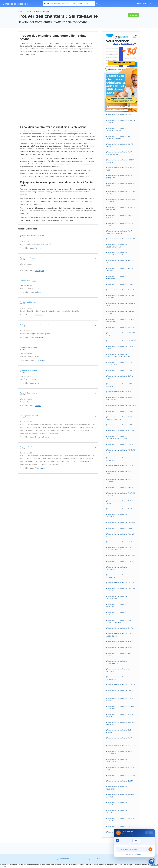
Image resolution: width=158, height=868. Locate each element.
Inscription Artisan (145, 3)
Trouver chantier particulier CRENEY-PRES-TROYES (120, 320)
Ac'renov (38, 248)
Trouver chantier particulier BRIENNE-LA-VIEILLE (120, 796)
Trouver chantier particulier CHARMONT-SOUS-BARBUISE (116, 437)
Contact (99, 859)
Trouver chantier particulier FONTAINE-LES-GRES (121, 494)
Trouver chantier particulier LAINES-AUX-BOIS (119, 699)
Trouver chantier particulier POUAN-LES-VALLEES (120, 707)
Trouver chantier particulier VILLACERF (121, 775)
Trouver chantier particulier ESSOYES (120, 561)
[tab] (58, 236)
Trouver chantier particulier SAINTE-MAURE (119, 348)
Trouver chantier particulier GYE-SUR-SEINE (120, 768)
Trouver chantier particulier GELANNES (121, 555)
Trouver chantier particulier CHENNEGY (121, 746)
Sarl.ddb (38, 292)
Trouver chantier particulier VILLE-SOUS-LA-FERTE (119, 363)
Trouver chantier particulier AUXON (120, 425)
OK (5, 867)
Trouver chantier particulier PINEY (119, 370)
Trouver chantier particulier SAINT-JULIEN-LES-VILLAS (119, 153)
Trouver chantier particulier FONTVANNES (116, 678)
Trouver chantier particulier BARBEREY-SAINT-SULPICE (121, 399)
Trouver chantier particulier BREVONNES (116, 568)
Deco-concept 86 (41, 360)
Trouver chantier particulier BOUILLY (120, 431)
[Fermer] (151, 808)
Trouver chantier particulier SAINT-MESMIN (119, 472)
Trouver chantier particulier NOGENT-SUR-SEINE (120, 161)
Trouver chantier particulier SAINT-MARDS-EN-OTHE (119, 635)
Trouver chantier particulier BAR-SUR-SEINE (120, 184)
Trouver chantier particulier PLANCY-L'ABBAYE (120, 502)
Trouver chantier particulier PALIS (119, 647)
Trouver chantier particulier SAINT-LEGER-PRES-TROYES (119, 549)
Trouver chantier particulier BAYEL (119, 509)
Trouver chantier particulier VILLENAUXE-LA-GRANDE (116, 246)
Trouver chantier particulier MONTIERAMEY (116, 760)
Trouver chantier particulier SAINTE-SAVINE (119, 145)
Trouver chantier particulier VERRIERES (121, 290)
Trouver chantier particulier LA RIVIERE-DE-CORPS (121, 224)
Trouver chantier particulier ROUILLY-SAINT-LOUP (120, 723)
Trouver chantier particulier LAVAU (119, 542)
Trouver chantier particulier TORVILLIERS (116, 459)
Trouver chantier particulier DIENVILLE (121, 522)
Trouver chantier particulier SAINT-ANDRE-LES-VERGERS (119, 137)
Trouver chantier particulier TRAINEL (120, 444)
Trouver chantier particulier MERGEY (120, 583)
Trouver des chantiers (16, 3)
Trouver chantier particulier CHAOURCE (121, 405)
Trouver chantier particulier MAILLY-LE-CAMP (121, 304)
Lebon (37, 383)
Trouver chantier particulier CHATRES (120, 628)
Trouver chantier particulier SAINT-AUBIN (119, 654)
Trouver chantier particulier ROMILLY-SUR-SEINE (120, 121)
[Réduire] (146, 808)
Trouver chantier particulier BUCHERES (121, 327)
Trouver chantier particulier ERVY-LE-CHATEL (120, 377)
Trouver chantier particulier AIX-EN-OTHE (119, 261)
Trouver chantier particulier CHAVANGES (116, 576)
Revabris (38, 406)
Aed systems (39, 337)
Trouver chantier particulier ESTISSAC (120, 284)
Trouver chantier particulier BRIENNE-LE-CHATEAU (120, 200)
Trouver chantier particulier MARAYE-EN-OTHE (120, 715)
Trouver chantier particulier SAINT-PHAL (119, 739)
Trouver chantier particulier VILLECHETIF (116, 516)
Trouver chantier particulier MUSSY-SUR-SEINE (119, 385)
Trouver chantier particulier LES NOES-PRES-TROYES (120, 192)
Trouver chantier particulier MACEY (120, 487)
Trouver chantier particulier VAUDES (120, 642)
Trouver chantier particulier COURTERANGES (116, 662)
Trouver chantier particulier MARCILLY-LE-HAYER (120, 590)
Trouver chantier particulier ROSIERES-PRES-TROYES (120, 208)
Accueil (20, 12)
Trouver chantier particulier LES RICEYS (121, 341)
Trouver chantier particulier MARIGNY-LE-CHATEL (120, 312)
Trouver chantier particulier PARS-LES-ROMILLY (120, 535)
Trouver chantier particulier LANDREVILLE (116, 803)
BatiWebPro (138, 854)
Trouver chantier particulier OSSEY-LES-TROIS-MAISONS (119, 621)
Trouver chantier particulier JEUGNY (120, 781)
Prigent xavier (40, 468)
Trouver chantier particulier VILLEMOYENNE (116, 597)
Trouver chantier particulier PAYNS (119, 392)
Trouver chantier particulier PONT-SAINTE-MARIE (119, 177)
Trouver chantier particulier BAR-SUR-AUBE (120, 169)
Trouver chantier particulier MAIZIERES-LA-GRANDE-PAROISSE (118, 355)
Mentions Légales (87, 859)
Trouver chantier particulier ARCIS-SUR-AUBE (119, 216)
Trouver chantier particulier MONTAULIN (116, 605)
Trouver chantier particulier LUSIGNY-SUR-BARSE (120, 297)
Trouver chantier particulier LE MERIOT (121, 685)
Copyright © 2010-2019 (61, 859)
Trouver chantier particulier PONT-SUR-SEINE (121, 451)
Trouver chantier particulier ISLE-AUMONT (118, 731)
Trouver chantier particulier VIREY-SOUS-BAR (119, 613)
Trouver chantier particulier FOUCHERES (116, 788)
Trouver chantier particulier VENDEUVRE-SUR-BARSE (116, 253)
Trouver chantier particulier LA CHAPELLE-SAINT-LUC (118, 129)
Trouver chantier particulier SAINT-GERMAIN (119, 269)
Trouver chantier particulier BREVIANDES (116, 277)
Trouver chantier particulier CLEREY (120, 411)
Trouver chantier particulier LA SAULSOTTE (118, 670)
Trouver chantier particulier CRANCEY (121, 528)
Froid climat (39, 315)
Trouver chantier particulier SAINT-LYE (121, 239)
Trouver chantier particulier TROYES (120, 115)
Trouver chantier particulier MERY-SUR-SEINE (121, 334)
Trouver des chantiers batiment (38, 12)
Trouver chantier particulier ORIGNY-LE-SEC (120, 691)
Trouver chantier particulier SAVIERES (120, 466)
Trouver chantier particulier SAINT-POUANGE (119, 480)
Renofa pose (39, 271)
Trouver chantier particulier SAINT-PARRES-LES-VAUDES (119, 418)
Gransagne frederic (42, 437)
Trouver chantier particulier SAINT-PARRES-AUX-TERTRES (119, 232)
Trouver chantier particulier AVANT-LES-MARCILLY (119, 752)
